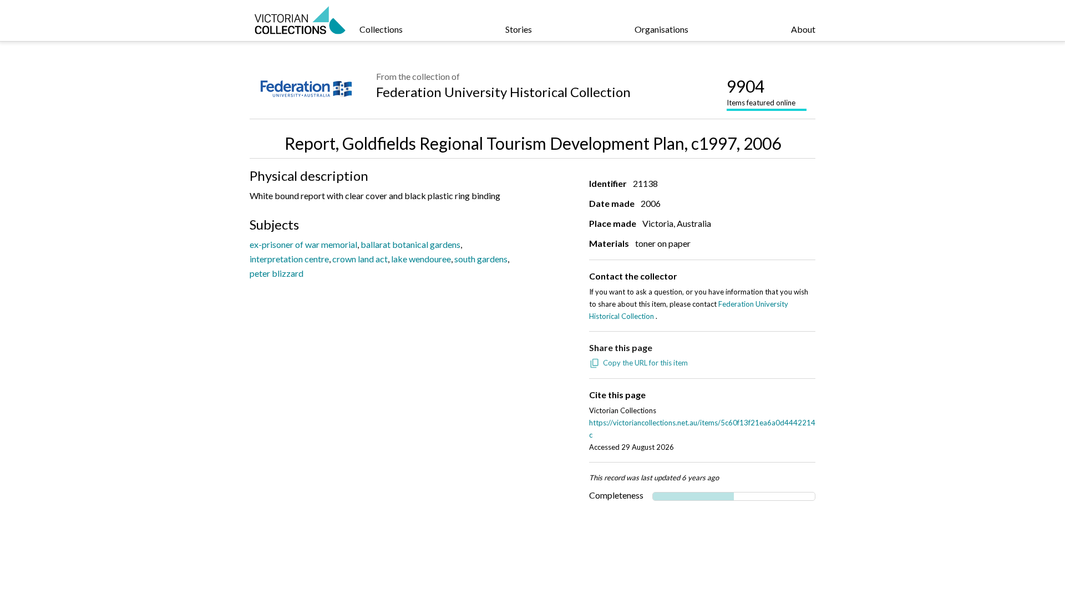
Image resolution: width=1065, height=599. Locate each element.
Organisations (661, 29)
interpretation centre (289, 258)
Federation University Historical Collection (503, 92)
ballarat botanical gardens (410, 244)
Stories (518, 29)
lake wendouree (421, 258)
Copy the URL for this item (645, 362)
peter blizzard (276, 273)
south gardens (481, 258)
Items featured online (761, 91)
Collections (381, 29)
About (803, 29)
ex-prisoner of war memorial (303, 244)
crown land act (360, 258)
